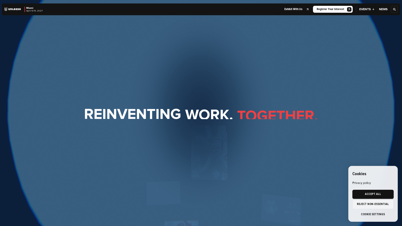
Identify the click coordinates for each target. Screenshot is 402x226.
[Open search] (394, 9)
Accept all (373, 194)
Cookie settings (373, 214)
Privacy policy (361, 182)
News (383, 9)
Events (365, 9)
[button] (296, 9)
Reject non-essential (373, 204)
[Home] (12, 9)
